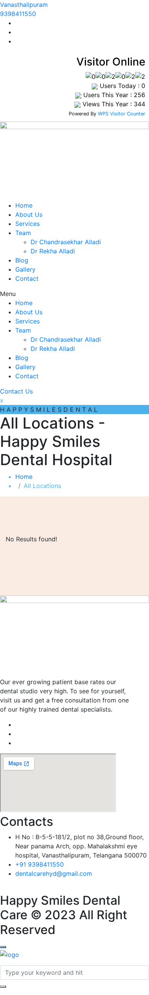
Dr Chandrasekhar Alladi (66, 242)
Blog (21, 260)
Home (23, 205)
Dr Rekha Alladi (53, 251)
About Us (28, 214)
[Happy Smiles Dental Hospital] (9, 954)
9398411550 (18, 14)
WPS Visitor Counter (121, 114)
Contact (27, 278)
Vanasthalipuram (24, 4)
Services (27, 223)
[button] (74, 293)
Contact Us (16, 391)
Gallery (25, 269)
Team (23, 233)
